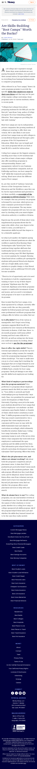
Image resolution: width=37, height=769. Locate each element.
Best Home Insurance (18, 590)
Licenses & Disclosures (18, 672)
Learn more (21, 14)
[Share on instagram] (20, 693)
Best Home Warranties (18, 597)
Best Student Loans (18, 569)
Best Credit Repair (18, 576)
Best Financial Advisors (18, 601)
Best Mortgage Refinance (18, 540)
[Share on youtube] (24, 693)
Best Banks (18, 551)
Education (5, 20)
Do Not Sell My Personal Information (18, 665)
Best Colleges (18, 619)
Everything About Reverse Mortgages (18, 544)
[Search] (5, 2)
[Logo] (11, 2)
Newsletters (19, 611)
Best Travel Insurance (18, 633)
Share (32, 20)
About (18, 647)
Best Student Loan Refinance (18, 572)
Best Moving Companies (18, 558)
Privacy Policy (18, 658)
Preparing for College (19, 20)
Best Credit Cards (18, 547)
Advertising (18, 675)
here (24, 763)
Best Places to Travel (18, 629)
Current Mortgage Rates (18, 530)
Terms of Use (18, 661)
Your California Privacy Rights (18, 668)
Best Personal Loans (18, 579)
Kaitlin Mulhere (8, 37)
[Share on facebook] (12, 693)
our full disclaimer (25, 755)
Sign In (32, 2)
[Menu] (3, 2)
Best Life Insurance (18, 593)
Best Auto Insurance (18, 583)
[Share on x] (16, 693)
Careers (18, 682)
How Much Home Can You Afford (18, 537)
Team (18, 654)
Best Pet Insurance (18, 636)
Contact (18, 651)
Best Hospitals (19, 622)
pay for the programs (23, 343)
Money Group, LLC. (17, 738)
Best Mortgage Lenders (18, 533)
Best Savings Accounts (18, 554)
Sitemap (18, 679)
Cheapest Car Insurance (18, 586)
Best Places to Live (18, 626)
